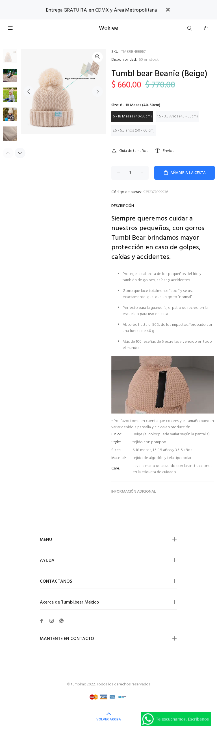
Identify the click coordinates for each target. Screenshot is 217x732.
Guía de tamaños (133, 151)
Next (97, 91)
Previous (28, 91)
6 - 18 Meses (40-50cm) (132, 116)
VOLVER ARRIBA (108, 719)
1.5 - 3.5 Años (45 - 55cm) (177, 116)
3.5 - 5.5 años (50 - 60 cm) (134, 130)
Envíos (168, 151)
